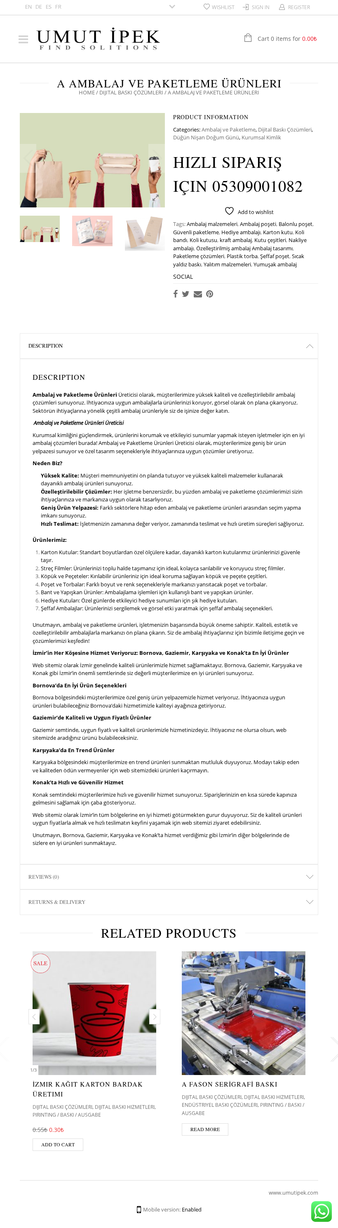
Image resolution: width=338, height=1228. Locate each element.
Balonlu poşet (295, 224)
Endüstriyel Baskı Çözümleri (220, 1104)
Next (156, 158)
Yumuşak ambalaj (275, 264)
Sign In (261, 7)
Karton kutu (278, 232)
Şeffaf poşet (274, 256)
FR (58, 6)
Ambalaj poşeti (258, 224)
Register (299, 7)
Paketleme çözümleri (198, 256)
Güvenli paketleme (196, 232)
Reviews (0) (43, 876)
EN (28, 6)
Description (45, 345)
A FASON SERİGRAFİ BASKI (229, 1084)
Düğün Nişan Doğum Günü (206, 137)
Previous (28, 158)
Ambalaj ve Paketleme (229, 129)
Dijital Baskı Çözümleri (131, 92)
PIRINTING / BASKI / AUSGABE (67, 1114)
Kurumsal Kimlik (261, 137)
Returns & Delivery (56, 902)
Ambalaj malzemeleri (212, 224)
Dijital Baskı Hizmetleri (125, 1106)
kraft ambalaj (236, 240)
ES (49, 6)
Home (87, 92)
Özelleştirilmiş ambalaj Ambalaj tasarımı (244, 248)
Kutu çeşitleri (270, 240)
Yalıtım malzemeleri (227, 264)
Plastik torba (242, 256)
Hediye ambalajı (241, 232)
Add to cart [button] (58, 1144)
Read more (205, 1129)
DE (38, 6)
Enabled (192, 1209)
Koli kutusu (203, 240)
